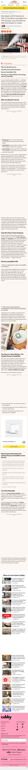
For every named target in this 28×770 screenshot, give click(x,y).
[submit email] (25, 740)
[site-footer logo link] (4, 759)
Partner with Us (23, 759)
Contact (3, 728)
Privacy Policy (5, 744)
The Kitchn (10, 238)
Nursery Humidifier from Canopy (16, 369)
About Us (3, 726)
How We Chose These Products (11, 69)
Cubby (18, 237)
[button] (14, 63)
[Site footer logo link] (6, 717)
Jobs (19, 759)
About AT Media (14, 759)
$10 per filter (14, 505)
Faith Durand (5, 140)
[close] (27, 768)
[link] (19, 580)
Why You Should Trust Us (8, 67)
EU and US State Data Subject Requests (17, 765)
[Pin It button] (26, 50)
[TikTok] (22, 727)
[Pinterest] (5, 31)
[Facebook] (2, 31)
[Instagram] (22, 724)
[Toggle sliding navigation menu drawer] (2, 2)
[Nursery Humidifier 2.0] (14, 428)
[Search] (26, 2)
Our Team (3, 723)
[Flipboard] (17, 730)
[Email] (8, 31)
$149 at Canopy (14, 446)
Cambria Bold (5, 145)
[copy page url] (10, 31)
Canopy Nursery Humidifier (13, 493)
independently (6, 56)
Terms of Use (22, 743)
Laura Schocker (6, 149)
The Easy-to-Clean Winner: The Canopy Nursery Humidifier (13, 75)
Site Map (3, 730)
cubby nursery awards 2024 (8, 11)
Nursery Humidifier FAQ (8, 72)
